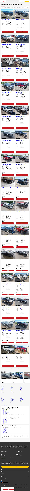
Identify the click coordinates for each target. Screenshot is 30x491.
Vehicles (2, 471)
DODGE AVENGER (5, 421)
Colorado (21, 387)
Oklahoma (11, 398)
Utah (1, 401)
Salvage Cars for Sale (3, 451)
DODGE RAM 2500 (5, 409)
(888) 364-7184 (7, 484)
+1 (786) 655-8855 (3, 484)
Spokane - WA (4, 428)
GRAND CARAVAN (10, 7)
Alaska (11, 386)
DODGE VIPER (4, 411)
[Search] (18, 1)
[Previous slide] (2, 13)
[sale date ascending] (26, 6)
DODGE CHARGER (5, 410)
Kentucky (2, 391)
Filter (3, 6)
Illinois (20, 389)
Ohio (1, 398)
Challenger (26, 7)
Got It (8, 489)
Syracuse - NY (4, 430)
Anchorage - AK (4, 431)
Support (2, 476)
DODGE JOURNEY (5, 420)
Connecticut (2, 388)
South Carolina (21, 399)
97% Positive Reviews (3, 458)
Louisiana (11, 391)
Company (2, 469)
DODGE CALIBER (5, 422)
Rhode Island (12, 399)
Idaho (11, 389)
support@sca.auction (12, 484)
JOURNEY (21, 7)
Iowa (11, 390)
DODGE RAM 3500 (5, 413)
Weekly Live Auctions (3, 455)
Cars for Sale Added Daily (19, 455)
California (11, 387)
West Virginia (2, 402)
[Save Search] (28, 6)
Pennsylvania (2, 399)
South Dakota (2, 400)
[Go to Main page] (3, 1)
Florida (11, 388)
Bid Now (8, 31)
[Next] (18, 368)
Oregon (21, 398)
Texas (20, 400)
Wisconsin (11, 402)
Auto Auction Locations (18, 451)
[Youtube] (5, 478)
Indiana (2, 390)
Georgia (21, 388)
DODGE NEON (4, 423)
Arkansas (2, 387)
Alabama (2, 386)
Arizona (21, 386)
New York (2, 397)
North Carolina (12, 397)
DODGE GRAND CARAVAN (6, 412)
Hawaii (2, 389)
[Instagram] (1, 478)
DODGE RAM (4, 419)
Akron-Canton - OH (5, 432)
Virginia (11, 401)
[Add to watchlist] (13, 9)
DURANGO (16, 7)
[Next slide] (13, 13)
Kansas (20, 390)
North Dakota (21, 397)
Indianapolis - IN (5, 429)
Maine (20, 391)
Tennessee (11, 400)
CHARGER (4, 7)
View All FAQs (5, 405)
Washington (21, 401)
